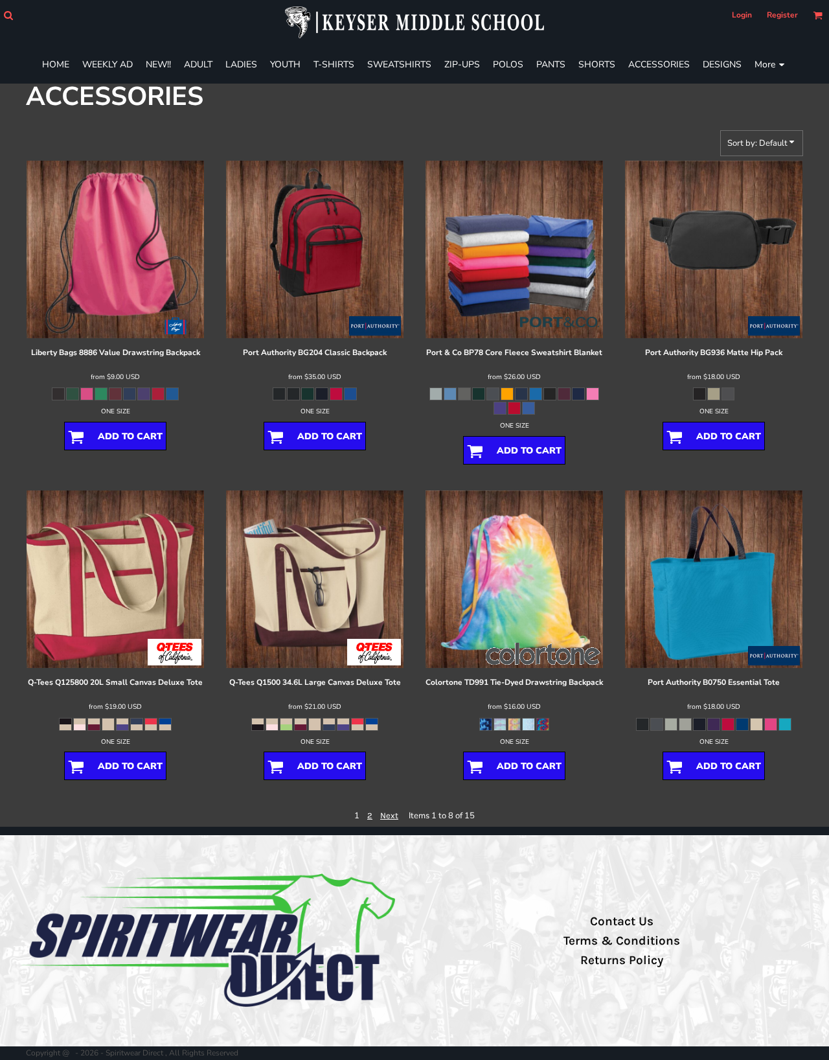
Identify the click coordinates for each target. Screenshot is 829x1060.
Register (782, 15)
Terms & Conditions (621, 941)
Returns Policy (621, 960)
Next (389, 815)
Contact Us (621, 921)
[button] (8, 15)
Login (742, 15)
